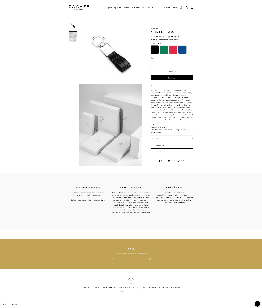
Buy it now (172, 78)
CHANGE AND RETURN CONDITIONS (104, 287)
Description (155, 86)
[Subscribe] (149, 259)
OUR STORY (152, 287)
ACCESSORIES (164, 7)
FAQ (167, 287)
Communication (176, 287)
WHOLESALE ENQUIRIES (126, 287)
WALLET (150, 7)
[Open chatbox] (257, 304)
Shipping (162, 39)
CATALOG (161, 287)
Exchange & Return (157, 152)
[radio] (155, 49)
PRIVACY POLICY (141, 287)
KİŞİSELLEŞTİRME (114, 7)
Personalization (156, 139)
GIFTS (126, 7)
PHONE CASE (138, 7)
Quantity (154, 58)
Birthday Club (85, 287)
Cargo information (157, 145)
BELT (175, 7)
